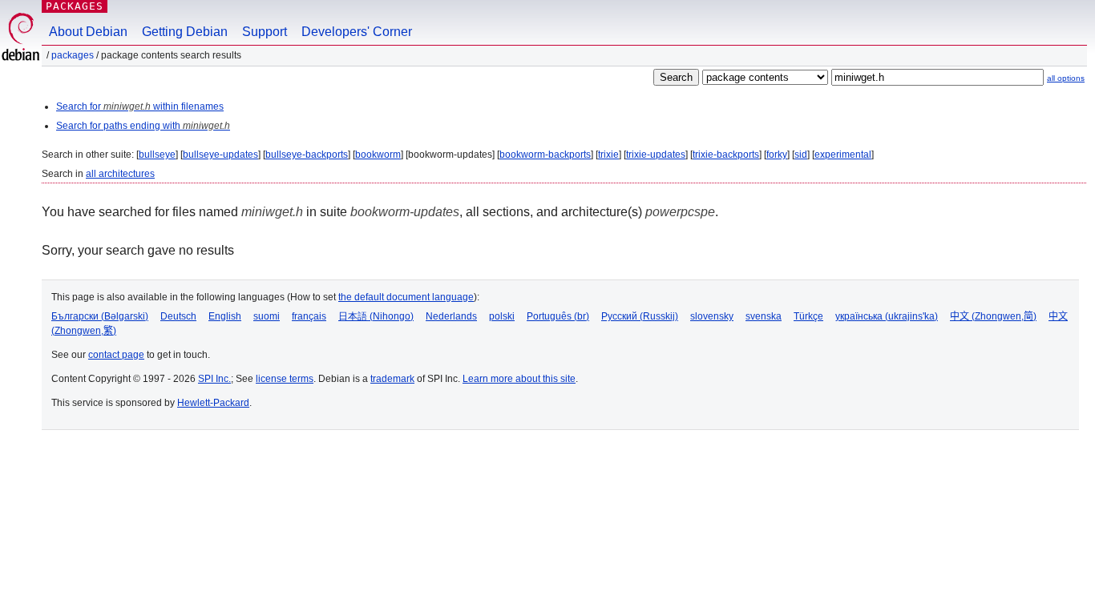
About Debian (88, 31)
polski (502, 316)
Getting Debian (185, 31)
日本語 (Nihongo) (376, 316)
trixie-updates (655, 154)
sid (800, 154)
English (224, 316)
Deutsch (178, 316)
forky (776, 154)
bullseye (157, 154)
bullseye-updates (220, 154)
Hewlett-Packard (213, 402)
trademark (392, 378)
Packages (74, 6)
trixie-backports (726, 154)
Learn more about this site (519, 378)
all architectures (120, 173)
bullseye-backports (306, 154)
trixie (608, 154)
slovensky (711, 316)
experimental (842, 154)
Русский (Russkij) (639, 316)
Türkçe (808, 316)
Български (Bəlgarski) (99, 316)
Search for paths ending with (143, 125)
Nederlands (451, 316)
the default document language (406, 297)
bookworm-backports (545, 154)
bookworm (378, 154)
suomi (266, 316)
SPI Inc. (214, 378)
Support (264, 31)
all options (1066, 78)
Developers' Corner (356, 31)
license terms (284, 378)
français (309, 316)
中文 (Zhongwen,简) (993, 316)
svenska (763, 316)
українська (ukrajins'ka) (886, 316)
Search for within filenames (140, 106)
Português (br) (558, 316)
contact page (116, 354)
